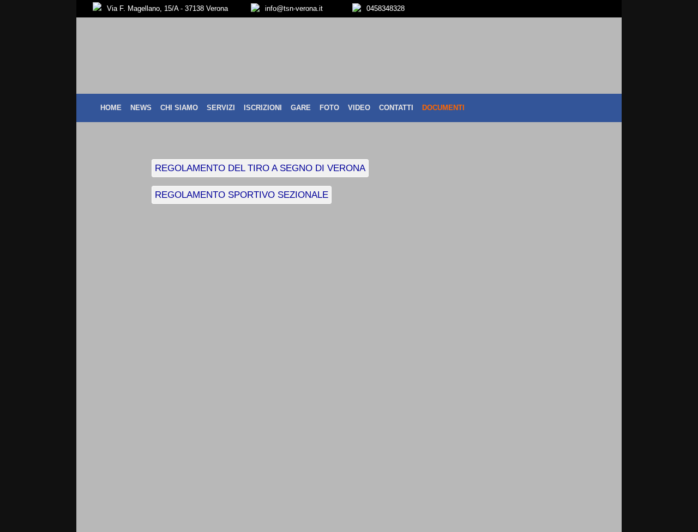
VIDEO (359, 108)
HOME (111, 108)
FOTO (329, 108)
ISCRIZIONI (263, 108)
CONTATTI (396, 108)
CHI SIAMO (179, 108)
